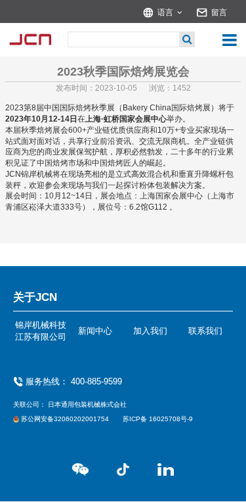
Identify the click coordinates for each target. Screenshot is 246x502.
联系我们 (205, 331)
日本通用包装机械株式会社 (87, 404)
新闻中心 (95, 331)
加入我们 (150, 331)
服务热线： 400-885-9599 (74, 381)
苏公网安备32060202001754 (66, 418)
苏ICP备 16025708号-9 (158, 418)
